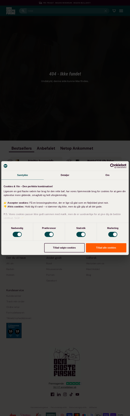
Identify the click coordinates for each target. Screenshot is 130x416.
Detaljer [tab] (65, 175)
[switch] (49, 234)
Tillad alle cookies (106, 247)
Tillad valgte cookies (64, 247)
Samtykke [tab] (22, 175)
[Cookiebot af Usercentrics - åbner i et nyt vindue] (112, 166)
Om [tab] (107, 175)
